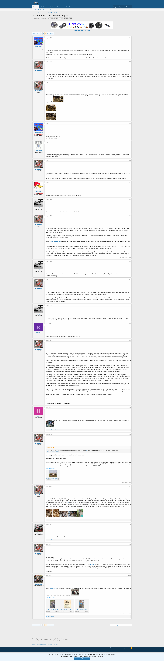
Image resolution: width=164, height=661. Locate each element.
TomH (38, 208)
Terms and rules (109, 648)
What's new (43, 7)
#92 (130, 305)
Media (52, 7)
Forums (35, 7)
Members (69, 7)
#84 (130, 123)
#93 (130, 324)
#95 (130, 407)
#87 (130, 182)
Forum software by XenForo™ (82, 651)
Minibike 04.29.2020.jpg (53, 478)
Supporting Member (37, 10)
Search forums (53, 10)
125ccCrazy (38, 150)
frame (51, 18)
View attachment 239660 (53, 451)
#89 (130, 216)
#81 (130, 38)
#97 (130, 486)
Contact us (101, 648)
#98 (130, 524)
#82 (130, 61)
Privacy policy (118, 648)
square (66, 18)
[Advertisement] (88, 44)
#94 (130, 340)
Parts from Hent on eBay (82, 30)
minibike (56, 18)
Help (124, 648)
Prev (34, 33)
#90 (130, 261)
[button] (48, 6)
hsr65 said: (49, 447)
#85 (130, 142)
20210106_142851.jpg (67, 609)
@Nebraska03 (53, 588)
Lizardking (38, 584)
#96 (130, 434)
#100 (129, 575)
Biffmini (38, 533)
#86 (130, 160)
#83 (130, 82)
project (61, 18)
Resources (60, 7)
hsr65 (38, 416)
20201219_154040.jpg (82, 609)
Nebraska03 (36, 18)
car (68, 502)
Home (128, 648)
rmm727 (38, 332)
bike (87, 450)
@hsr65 (92, 564)
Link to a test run (56, 241)
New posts (46, 10)
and (53, 430)
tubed (70, 18)
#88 (130, 199)
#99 (130, 544)
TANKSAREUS (38, 46)
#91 (130, 279)
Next (51, 33)
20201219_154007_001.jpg (54, 609)
